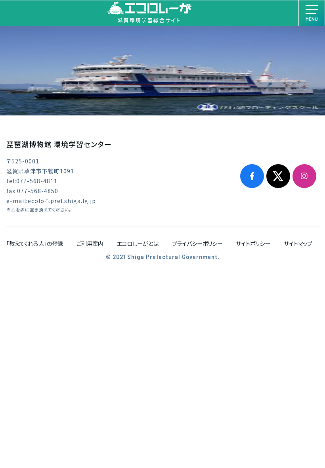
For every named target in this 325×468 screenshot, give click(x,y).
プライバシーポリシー (197, 243)
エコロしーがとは (138, 243)
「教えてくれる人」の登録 (34, 243)
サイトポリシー (253, 243)
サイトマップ (298, 243)
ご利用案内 (89, 243)
